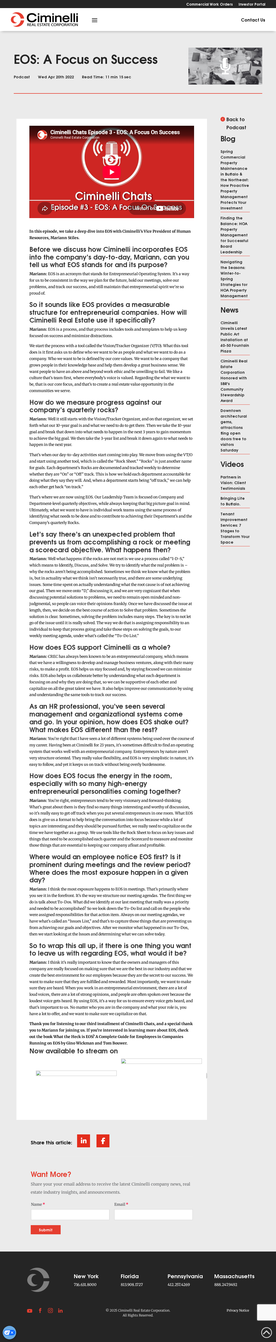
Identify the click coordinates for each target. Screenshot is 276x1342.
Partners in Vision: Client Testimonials (233, 482)
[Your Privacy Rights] (9, 1332)
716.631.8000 (85, 1284)
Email (119, 1204)
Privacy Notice (238, 1310)
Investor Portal (252, 4)
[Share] (83, 1140)
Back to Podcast (236, 123)
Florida (130, 1275)
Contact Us (253, 19)
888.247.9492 (225, 1284)
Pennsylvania (185, 1275)
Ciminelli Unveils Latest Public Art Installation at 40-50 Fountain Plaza (234, 337)
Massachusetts (234, 1275)
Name (36, 1204)
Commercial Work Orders (209, 4)
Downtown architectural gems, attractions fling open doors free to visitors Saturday (233, 430)
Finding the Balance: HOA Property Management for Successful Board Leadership (234, 234)
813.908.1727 (132, 1284)
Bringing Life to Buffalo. (232, 500)
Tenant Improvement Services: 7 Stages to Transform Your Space (235, 528)
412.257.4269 (179, 1284)
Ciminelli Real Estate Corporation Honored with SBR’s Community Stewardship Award (233, 380)
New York (86, 1275)
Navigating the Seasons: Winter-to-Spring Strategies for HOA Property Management (234, 278)
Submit (46, 1229)
